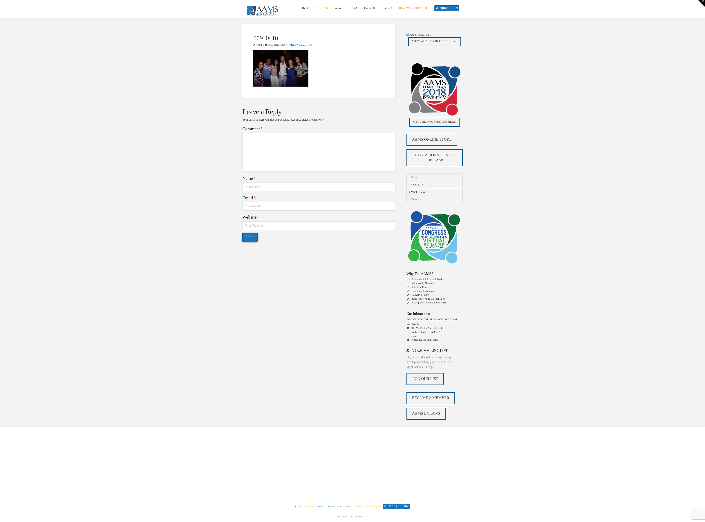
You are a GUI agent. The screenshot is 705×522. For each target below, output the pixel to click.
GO (328, 506)
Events (336, 506)
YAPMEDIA (361, 516)
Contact (415, 199)
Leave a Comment (303, 45)
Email (249, 197)
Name (249, 178)
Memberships (418, 192)
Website (249, 217)
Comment (252, 128)
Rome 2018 (417, 184)
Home (414, 177)
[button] (701, 3)
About (320, 506)
